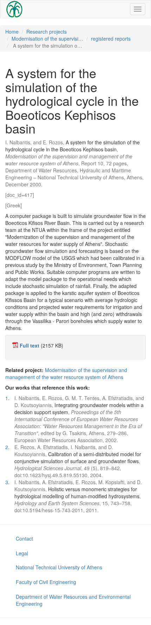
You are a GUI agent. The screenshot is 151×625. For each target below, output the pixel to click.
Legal (22, 553)
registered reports (111, 38)
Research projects (46, 31)
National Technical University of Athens (59, 567)
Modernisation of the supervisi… (47, 38)
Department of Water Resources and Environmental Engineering (73, 600)
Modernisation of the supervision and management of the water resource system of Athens (66, 373)
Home (12, 31)
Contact (24, 538)
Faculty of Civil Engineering (46, 581)
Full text (29, 345)
